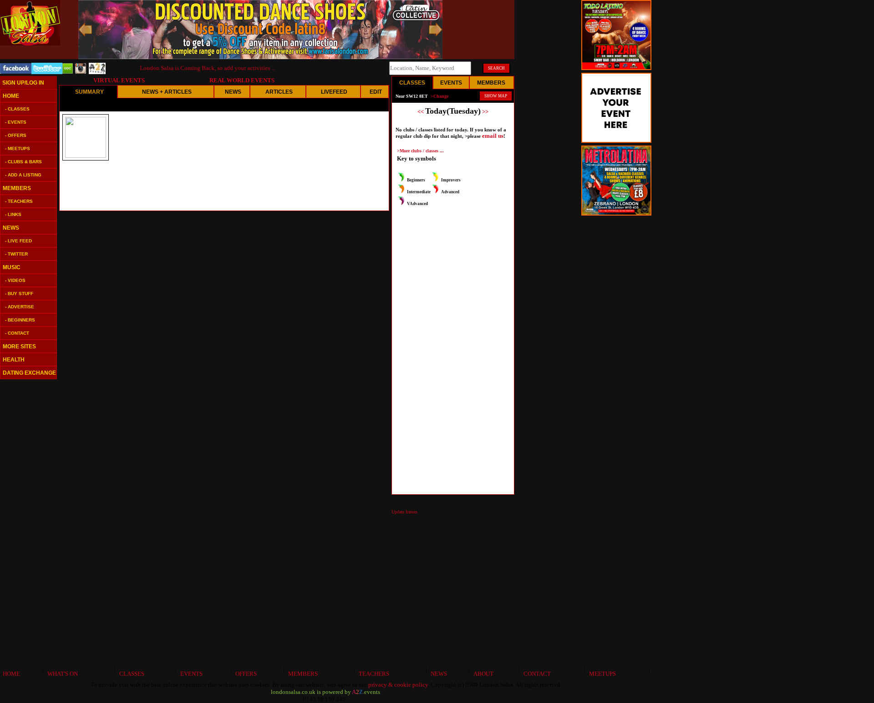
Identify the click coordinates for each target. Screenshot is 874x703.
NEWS (11, 228)
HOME (11, 96)
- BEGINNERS (20, 319)
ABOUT (482, 673)
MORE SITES (19, 346)
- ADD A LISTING (23, 174)
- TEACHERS (19, 201)
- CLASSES (17, 108)
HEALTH (14, 360)
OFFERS (245, 673)
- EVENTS (15, 122)
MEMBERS (17, 188)
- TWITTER (16, 253)
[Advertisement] (27, 523)
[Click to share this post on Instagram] (81, 71)
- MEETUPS (17, 148)
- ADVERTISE (19, 306)
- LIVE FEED (18, 240)
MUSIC (11, 267)
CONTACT (536, 673)
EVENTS (190, 673)
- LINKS (13, 214)
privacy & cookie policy (398, 684)
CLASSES (130, 673)
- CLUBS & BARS (23, 161)
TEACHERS (372, 673)
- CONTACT (17, 333)
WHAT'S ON (61, 673)
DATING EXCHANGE (29, 373)
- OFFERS (15, 135)
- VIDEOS (15, 280)
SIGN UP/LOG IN (23, 83)
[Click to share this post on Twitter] (46, 72)
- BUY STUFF (19, 293)
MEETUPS (601, 673)
